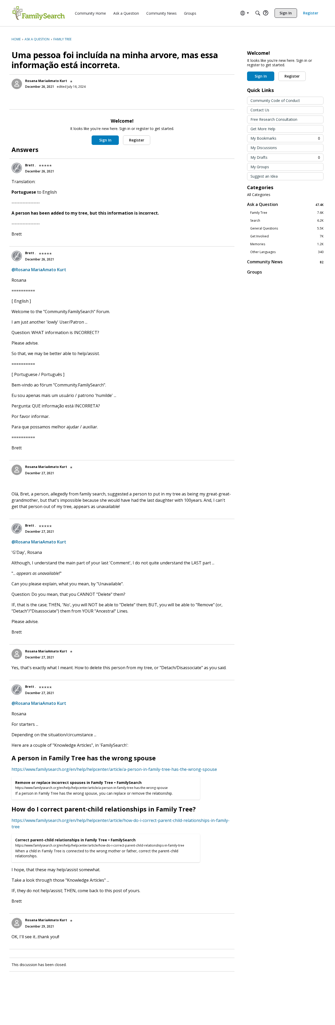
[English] (39, 13)
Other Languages (286, 252)
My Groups (259, 166)
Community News (285, 262)
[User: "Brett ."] (17, 168)
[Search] (258, 13)
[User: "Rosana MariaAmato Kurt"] (17, 84)
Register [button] (136, 140)
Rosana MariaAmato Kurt (46, 81)
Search (286, 220)
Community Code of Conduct (275, 100)
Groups (254, 272)
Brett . (30, 165)
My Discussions (263, 147)
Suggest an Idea (264, 176)
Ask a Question (285, 204)
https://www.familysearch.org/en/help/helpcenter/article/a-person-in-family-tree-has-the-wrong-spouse (114, 769)
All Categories (258, 194)
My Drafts (285, 157)
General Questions (286, 228)
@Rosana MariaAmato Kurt (39, 269)
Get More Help (262, 128)
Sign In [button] (105, 140)
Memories (286, 244)
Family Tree (286, 212)
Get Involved (286, 236)
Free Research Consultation (273, 119)
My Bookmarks (285, 138)
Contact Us (259, 109)
